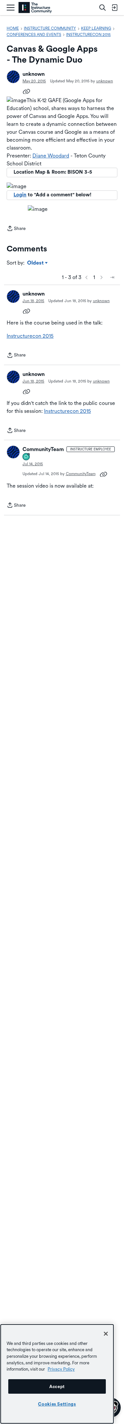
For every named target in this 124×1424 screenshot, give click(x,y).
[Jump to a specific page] (112, 277)
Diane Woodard (50, 156)
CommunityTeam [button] (43, 449)
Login (20, 195)
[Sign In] (114, 7)
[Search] (102, 7)
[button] (13, 76)
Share (16, 229)
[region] (57, 1374)
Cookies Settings (57, 1404)
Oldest (36, 263)
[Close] (106, 1333)
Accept (57, 1386)
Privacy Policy (61, 1369)
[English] (35, 8)
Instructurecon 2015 (30, 336)
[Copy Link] (26, 91)
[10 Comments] (26, 457)
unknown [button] (33, 74)
